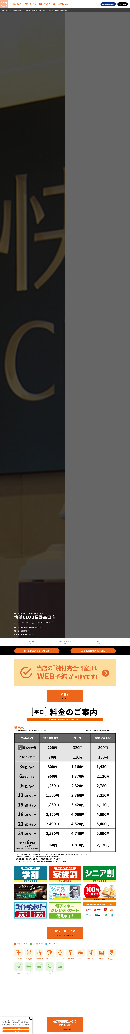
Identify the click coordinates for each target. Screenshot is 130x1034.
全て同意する (15, 1031)
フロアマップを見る (24, 623)
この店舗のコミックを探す (38, 650)
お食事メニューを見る (43, 623)
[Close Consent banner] (31, 1018)
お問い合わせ (122, 4)
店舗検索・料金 (30, 4)
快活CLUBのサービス (47, 4)
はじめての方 (16, 4)
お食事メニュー (63, 4)
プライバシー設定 (15, 1028)
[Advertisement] (65, 996)
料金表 (31, 641)
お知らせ (98, 641)
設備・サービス (64, 641)
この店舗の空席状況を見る (95, 650)
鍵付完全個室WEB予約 (108, 4)
